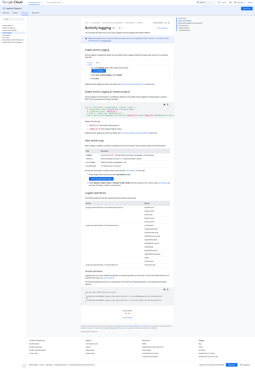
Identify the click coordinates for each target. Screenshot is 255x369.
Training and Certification (150, 356)
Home (86, 23)
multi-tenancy (162, 183)
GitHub (144, 344)
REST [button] (97, 63)
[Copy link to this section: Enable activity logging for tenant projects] (132, 92)
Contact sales (33, 353)
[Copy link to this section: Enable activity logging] (111, 50)
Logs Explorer (130, 170)
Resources (35, 13)
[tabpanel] (127, 73)
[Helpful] (165, 22)
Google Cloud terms (61, 365)
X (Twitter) (202, 350)
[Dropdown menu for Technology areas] (42, 2)
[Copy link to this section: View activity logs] (106, 141)
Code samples (146, 350)
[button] (13, 40)
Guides (15, 13)
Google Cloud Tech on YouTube (208, 356)
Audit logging (107, 41)
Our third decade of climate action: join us (82, 365)
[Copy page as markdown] (120, 28)
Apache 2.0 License (86, 328)
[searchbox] (13, 19)
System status (90, 353)
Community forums (92, 344)
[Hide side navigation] (24, 365)
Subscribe (231, 365)
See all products (34, 344)
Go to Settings (98, 71)
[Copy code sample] (167, 104)
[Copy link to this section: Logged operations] (108, 193)
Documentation (95, 23)
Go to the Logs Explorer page (101, 179)
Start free (246, 8)
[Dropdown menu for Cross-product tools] (63, 2)
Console (223, 2)
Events (201, 347)
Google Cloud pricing (35, 347)
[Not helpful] (168, 22)
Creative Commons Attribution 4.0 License (135, 326)
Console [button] (90, 63)
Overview (5, 13)
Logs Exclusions (108, 278)
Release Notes (90, 350)
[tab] (89, 62)
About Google (33, 365)
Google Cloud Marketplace (37, 350)
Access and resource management (112, 23)
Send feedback (162, 28)
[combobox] (206, 2)
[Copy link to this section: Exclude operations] (104, 271)
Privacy (42, 365)
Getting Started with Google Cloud (152, 347)
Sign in (250, 2)
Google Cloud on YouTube (207, 353)
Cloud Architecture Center (150, 353)
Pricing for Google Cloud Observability (134, 133)
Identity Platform (14, 8)
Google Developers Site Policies (113, 328)
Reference (24, 13)
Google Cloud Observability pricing (133, 84)
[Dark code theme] (164, 104)
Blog (200, 344)
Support (88, 347)
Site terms (49, 365)
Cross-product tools (54, 2)
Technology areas (34, 2)
